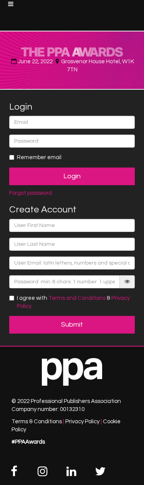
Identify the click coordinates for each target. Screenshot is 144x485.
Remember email (39, 157)
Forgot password (30, 193)
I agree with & (73, 302)
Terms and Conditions (77, 298)
